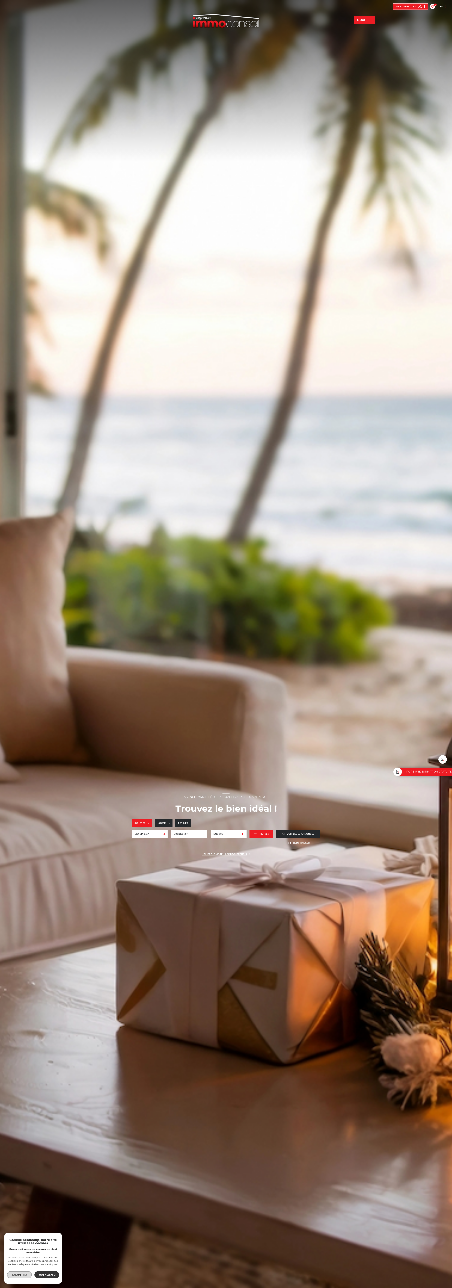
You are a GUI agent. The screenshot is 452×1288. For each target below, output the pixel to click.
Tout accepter (46, 1274)
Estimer (183, 823)
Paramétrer (19, 1274)
